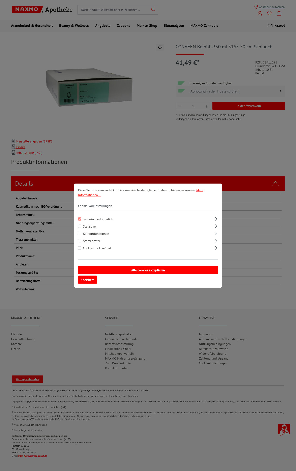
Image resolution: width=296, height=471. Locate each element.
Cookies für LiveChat (97, 248)
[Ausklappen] (216, 218)
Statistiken (90, 226)
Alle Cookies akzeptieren (148, 270)
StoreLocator (91, 241)
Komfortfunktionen (96, 233)
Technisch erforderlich (98, 219)
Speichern (87, 280)
